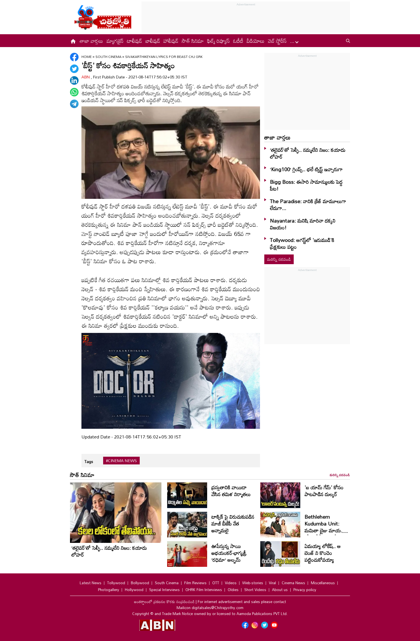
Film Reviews (195, 583)
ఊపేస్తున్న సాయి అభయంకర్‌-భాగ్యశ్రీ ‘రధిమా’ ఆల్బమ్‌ (229, 553)
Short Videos (255, 589)
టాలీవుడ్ (134, 41)
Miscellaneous (323, 583)
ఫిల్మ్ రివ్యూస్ (218, 41)
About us (280, 589)
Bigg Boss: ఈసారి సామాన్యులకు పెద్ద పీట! (306, 185)
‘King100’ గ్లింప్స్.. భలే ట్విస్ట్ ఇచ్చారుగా (306, 169)
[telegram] (74, 104)
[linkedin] (74, 80)
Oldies (233, 589)
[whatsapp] (74, 92)
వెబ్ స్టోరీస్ (277, 41)
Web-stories (252, 583)
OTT (215, 583)
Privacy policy (304, 589)
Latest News (90, 583)
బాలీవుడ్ (152, 41)
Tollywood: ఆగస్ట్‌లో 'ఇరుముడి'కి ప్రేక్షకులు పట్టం (302, 243)
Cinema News (293, 583)
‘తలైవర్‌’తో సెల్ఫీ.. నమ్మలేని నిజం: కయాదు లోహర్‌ (307, 153)
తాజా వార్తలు (91, 41)
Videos (231, 583)
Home (86, 56)
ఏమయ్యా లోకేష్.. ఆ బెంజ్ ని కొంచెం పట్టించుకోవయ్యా (323, 553)
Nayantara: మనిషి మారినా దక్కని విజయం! (302, 223)
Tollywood (116, 583)
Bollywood (140, 583)
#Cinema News (121, 461)
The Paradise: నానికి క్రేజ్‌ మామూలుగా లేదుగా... (308, 204)
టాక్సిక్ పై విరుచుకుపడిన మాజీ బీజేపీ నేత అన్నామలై (232, 523)
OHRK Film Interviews (203, 589)
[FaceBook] (74, 57)
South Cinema (108, 56)
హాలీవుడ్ (170, 41)
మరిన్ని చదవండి (279, 259)
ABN (86, 77)
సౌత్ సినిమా (193, 41)
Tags (88, 461)
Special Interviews (164, 589)
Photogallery (108, 589)
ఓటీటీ (238, 41)
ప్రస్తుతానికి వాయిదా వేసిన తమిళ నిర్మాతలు (231, 490)
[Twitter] (74, 68)
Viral (272, 583)
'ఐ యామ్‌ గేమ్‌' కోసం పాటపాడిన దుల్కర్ (324, 490)
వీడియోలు (256, 41)
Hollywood (134, 589)
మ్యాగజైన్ (115, 41)
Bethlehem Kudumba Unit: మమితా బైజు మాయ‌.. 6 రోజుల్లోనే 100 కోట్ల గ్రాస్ (326, 530)
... (293, 41)
